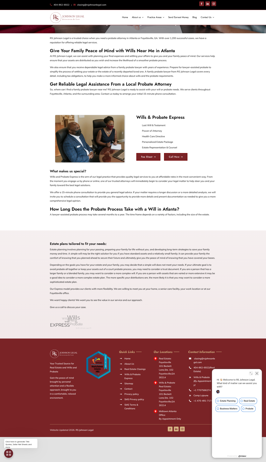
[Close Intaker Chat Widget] (257, 373)
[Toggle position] (251, 373)
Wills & (204, 381)
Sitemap (128, 383)
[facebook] (170, 429)
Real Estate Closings (135, 369)
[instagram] (182, 429)
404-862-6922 (61, 4)
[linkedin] (176, 429)
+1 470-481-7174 (203, 400)
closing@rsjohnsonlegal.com (91, 4)
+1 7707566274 (202, 390)
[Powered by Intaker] (242, 456)
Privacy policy (131, 394)
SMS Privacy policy (134, 399)
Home (127, 358)
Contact (128, 388)
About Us (129, 363)
